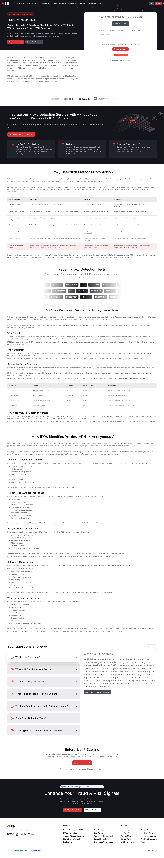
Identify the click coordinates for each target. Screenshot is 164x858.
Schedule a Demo (33, 42)
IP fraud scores (87, 628)
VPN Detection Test (50, 556)
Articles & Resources (148, 836)
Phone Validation (45, 3)
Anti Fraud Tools (147, 833)
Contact (150, 647)
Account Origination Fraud (103, 836)
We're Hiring (37, 851)
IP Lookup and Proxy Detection (22, 14)
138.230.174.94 (76, 285)
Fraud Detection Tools (94, 3)
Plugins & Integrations (149, 839)
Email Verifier (98, 830)
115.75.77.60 (62, 285)
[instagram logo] (156, 850)
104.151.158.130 (47, 285)
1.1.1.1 (89, 285)
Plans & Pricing (146, 830)
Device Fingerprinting (59, 3)
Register (158, 3)
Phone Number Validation (72, 839)
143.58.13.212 (92, 291)
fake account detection (147, 421)
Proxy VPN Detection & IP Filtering (75, 830)
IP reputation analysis (100, 421)
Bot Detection (68, 842)
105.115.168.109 (114, 285)
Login (151, 3)
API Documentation (128, 842)
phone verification (129, 628)
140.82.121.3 (91, 297)
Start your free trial (15, 42)
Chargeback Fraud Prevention (104, 842)
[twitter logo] (152, 850)
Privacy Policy (137, 44)
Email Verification (32, 3)
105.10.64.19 (99, 285)
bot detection (130, 421)
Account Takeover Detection (73, 836)
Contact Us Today (81, 763)
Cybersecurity (72, 3)
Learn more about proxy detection (21, 134)
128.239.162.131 (121, 297)
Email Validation (99, 833)
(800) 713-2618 (80, 787)
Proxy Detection (20, 3)
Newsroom (145, 842)
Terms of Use (126, 836)
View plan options (119, 24)
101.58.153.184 (105, 297)
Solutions (82, 3)
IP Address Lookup (70, 833)
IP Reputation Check (36, 523)
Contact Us (125, 833)
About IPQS (125, 830)
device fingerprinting (116, 421)
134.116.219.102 (61, 297)
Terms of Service (124, 44)
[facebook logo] (149, 850)
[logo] (32, 826)
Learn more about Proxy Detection (97, 692)
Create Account (119, 49)
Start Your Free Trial (71, 810)
